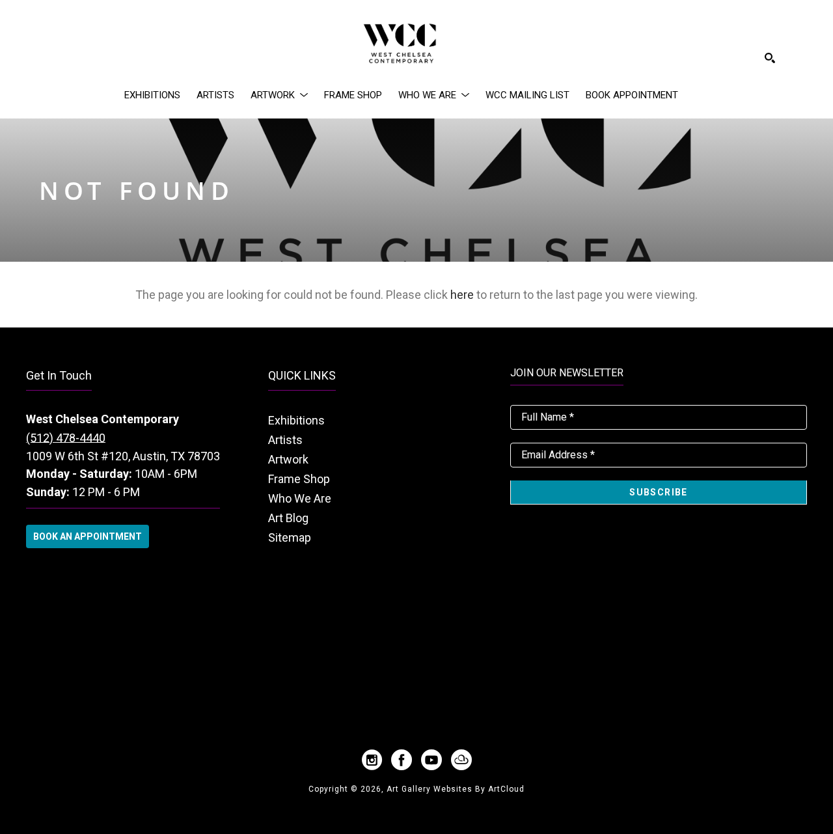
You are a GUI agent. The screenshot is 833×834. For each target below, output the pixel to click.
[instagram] (371, 759)
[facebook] (401, 759)
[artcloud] (461, 759)
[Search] (770, 58)
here (462, 294)
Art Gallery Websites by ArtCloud (456, 789)
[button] (279, 95)
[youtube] (431, 759)
